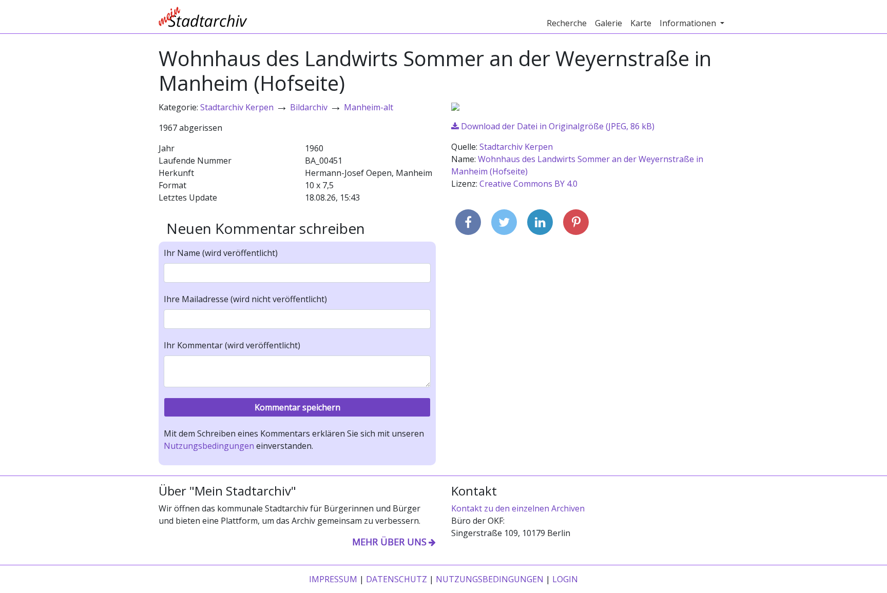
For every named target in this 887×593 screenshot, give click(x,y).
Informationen (689, 23)
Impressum (333, 579)
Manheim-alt (368, 107)
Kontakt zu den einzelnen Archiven (518, 508)
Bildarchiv (308, 107)
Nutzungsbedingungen (209, 445)
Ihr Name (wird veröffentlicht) (221, 253)
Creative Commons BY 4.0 (528, 183)
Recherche (567, 23)
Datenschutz (396, 579)
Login (565, 579)
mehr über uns (389, 542)
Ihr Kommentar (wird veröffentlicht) (232, 345)
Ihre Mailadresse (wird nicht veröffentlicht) (245, 299)
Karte (640, 23)
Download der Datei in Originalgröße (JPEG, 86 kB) (556, 126)
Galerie (608, 23)
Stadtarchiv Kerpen (237, 107)
